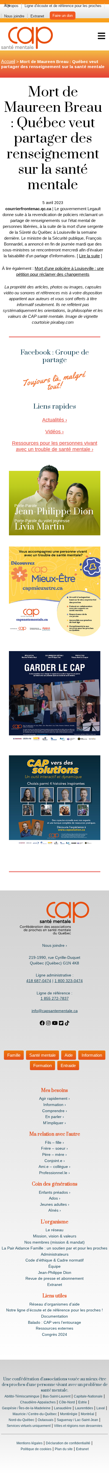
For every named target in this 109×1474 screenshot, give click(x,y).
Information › (54, 1104)
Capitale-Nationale (88, 1396)
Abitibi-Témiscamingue (21, 1396)
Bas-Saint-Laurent (56, 1396)
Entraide (68, 1065)
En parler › (54, 1116)
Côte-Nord (67, 1402)
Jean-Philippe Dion (54, 1272)
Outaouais (45, 1420)
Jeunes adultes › (54, 1204)
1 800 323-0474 (68, 980)
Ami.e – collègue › (54, 1166)
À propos (11, 6)
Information (92, 1055)
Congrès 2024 (54, 1334)
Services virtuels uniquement (29, 1426)
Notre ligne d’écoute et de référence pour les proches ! (54, 1310)
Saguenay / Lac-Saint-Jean (77, 1420)
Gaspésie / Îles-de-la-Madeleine (26, 1408)
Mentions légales (29, 1443)
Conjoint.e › (54, 1160)
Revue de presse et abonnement (54, 1278)
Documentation (54, 1316)
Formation (42, 1065)
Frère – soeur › (54, 1148)
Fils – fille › (54, 1142)
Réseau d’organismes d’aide (54, 1304)
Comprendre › (54, 1111)
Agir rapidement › (54, 1098)
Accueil (8, 61)
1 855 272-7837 (55, 998)
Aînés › (54, 1210)
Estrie (82, 1402)
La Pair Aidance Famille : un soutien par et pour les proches (54, 1248)
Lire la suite (89, 255)
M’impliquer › (54, 1123)
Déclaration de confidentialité (68, 1443)
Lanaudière (63, 1408)
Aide (69, 1055)
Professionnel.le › (54, 1172)
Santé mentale (42, 1055)
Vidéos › (54, 431)
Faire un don (63, 15)
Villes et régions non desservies (78, 1426)
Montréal (87, 1414)
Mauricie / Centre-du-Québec (35, 1414)
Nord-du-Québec (21, 1420)
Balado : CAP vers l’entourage (54, 1322)
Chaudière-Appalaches (38, 1402)
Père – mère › (54, 1154)
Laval (100, 1408)
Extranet (37, 16)
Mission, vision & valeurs (54, 1236)
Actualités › (54, 420)
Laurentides (84, 1408)
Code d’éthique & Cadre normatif (54, 1260)
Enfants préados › (54, 1192)
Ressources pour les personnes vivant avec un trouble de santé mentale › (54, 446)
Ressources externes (54, 1328)
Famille (13, 1055)
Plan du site (64, 1449)
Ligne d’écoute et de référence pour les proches (63, 6)
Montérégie (68, 1414)
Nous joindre (14, 16)
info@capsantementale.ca (55, 1010)
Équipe (54, 1266)
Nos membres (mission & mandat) (54, 1242)
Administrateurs (54, 1254)
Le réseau (54, 1230)
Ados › (54, 1198)
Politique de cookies (36, 1449)
